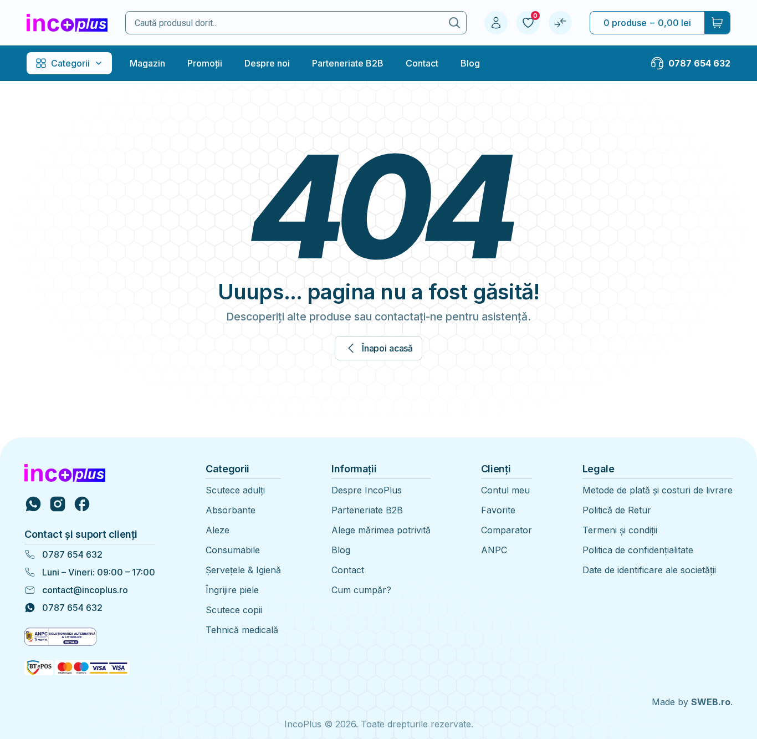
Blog (470, 63)
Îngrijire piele (232, 589)
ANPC (494, 549)
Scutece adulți (235, 490)
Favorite (498, 510)
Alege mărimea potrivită (381, 530)
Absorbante (230, 510)
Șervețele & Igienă (243, 569)
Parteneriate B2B (347, 63)
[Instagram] (58, 504)
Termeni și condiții (619, 530)
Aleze (217, 530)
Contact (422, 63)
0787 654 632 (72, 554)
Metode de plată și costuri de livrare (657, 490)
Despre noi (267, 63)
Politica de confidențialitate (637, 549)
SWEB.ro (710, 701)
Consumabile (233, 549)
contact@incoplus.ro (85, 589)
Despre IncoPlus (366, 490)
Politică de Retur (616, 510)
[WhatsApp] (33, 504)
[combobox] (284, 23)
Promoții (204, 63)
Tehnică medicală (242, 629)
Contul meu (505, 490)
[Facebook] (82, 504)
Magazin (147, 63)
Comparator (506, 530)
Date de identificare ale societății (649, 569)
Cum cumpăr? (361, 589)
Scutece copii (234, 609)
